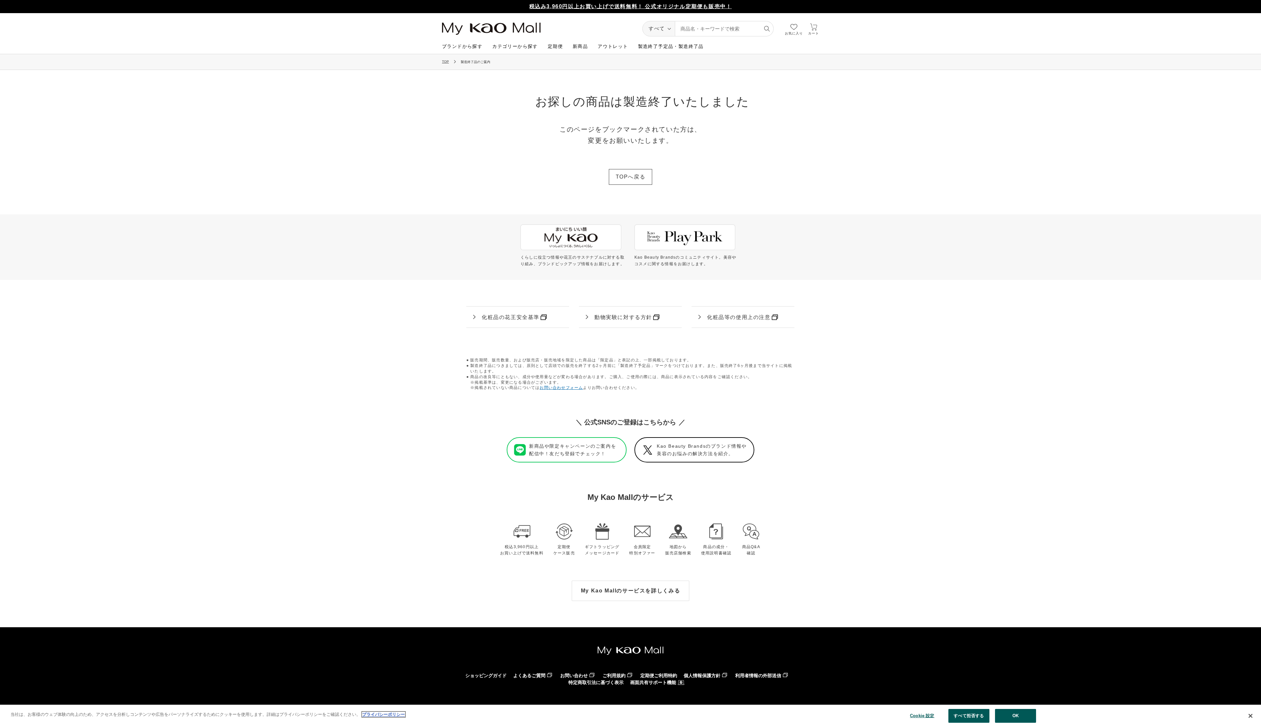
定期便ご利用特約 (658, 675)
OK (1015, 715)
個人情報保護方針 (702, 675)
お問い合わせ (574, 675)
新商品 (580, 46)
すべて (657, 28)
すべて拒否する (969, 715)
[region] (630, 716)
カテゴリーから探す (515, 46)
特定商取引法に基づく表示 (596, 682)
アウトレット (613, 46)
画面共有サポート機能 (653, 682)
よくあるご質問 (529, 675)
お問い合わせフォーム (561, 387)
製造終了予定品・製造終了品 (671, 46)
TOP (445, 61)
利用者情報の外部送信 (758, 675)
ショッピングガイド (486, 675)
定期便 (555, 46)
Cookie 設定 (922, 715)
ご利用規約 (614, 675)
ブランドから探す (462, 46)
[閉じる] (1250, 716)
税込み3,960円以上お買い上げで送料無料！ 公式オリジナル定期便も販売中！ (630, 6)
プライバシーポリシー (383, 714)
